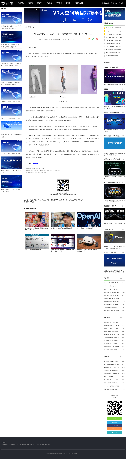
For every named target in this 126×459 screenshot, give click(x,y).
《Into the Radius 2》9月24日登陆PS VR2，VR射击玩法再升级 (114, 46)
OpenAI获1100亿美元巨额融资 (85, 228)
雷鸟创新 (42, 444)
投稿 (114, 418)
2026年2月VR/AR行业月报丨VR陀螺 (112, 350)
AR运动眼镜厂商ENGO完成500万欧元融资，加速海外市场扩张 (112, 364)
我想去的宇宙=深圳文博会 (74, 200)
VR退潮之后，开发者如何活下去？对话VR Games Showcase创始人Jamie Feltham (112, 286)
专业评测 (30, 3)
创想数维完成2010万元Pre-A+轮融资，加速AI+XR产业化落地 (112, 373)
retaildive (35, 163)
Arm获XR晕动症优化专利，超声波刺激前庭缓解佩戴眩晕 (114, 52)
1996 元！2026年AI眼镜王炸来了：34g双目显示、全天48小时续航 (114, 28)
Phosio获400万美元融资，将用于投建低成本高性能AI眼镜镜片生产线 (112, 386)
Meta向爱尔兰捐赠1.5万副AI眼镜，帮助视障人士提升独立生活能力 (114, 34)
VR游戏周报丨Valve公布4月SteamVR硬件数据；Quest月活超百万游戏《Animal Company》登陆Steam (112, 334)
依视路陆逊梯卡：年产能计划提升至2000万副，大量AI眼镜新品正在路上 (112, 298)
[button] (60, 21)
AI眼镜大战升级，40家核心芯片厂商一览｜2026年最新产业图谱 (112, 331)
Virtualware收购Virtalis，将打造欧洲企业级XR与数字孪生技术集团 (112, 361)
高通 (31, 444)
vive (34, 444)
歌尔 (28, 444)
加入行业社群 (114, 425)
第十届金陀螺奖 (4, 444)
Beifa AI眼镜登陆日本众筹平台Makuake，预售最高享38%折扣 (114, 37)
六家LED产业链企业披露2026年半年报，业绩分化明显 (114, 55)
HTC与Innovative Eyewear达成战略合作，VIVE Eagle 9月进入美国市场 (114, 31)
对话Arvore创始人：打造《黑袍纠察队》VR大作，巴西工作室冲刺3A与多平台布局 (112, 289)
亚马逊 (63, 39)
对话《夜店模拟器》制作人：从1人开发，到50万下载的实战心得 (112, 301)
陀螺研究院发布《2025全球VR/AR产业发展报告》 (112, 346)
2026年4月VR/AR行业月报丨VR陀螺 (112, 340)
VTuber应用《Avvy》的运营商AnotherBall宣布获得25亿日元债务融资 (112, 379)
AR (60, 39)
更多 (123, 67)
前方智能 (18, 444)
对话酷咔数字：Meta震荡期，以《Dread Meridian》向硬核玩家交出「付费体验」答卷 (112, 292)
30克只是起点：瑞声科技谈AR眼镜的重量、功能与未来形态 (112, 295)
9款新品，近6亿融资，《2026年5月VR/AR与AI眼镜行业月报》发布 (112, 328)
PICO (37, 444)
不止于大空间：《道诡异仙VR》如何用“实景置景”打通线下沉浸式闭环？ (112, 307)
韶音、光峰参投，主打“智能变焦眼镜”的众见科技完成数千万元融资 (112, 383)
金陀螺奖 (68, 3)
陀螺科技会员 (79, 3)
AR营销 (67, 39)
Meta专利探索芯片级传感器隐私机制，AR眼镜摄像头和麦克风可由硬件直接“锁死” (114, 43)
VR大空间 (59, 3)
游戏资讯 (39, 3)
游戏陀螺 (24, 444)
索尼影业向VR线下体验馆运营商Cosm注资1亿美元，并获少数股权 (112, 370)
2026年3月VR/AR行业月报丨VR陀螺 (112, 343)
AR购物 (72, 39)
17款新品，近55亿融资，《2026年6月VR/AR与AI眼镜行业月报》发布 (112, 325)
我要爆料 (114, 429)
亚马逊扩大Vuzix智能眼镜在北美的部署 (61, 228)
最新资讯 (21, 3)
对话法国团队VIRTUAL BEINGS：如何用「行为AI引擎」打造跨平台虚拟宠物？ (112, 304)
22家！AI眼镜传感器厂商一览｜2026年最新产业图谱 (112, 337)
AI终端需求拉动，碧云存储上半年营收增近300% (114, 49)
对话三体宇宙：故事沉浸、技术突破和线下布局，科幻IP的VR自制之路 (112, 310)
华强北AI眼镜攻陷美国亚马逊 (33, 249)
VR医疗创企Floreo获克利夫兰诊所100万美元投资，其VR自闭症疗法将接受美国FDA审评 (112, 389)
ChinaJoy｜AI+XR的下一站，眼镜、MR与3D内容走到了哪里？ (112, 283)
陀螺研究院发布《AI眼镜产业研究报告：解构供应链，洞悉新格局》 (112, 322)
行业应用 (49, 3)
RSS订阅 (114, 432)
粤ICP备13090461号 (74, 453)
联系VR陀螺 (114, 422)
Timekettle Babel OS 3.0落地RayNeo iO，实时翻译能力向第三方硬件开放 (114, 40)
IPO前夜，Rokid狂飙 (108, 376)
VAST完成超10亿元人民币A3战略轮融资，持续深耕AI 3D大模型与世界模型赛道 (112, 367)
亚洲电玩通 (47, 444)
